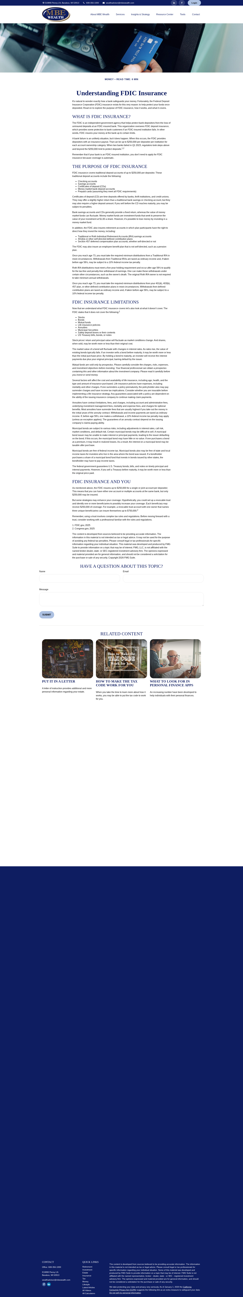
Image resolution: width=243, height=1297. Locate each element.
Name (42, 571)
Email (126, 571)
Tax (84, 1278)
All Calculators (88, 1293)
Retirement (87, 1267)
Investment (87, 1270)
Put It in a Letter (58, 681)
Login (194, 3)
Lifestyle (86, 1284)
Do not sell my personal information (125, 1293)
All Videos (86, 1290)
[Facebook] (182, 3)
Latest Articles (88, 1287)
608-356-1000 (92, 3)
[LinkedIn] (174, 3)
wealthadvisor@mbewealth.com (120, 3)
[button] (100, 14)
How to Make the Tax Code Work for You (116, 683)
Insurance (86, 1276)
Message (43, 589)
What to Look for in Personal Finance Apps (171, 683)
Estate (85, 1273)
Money (85, 1281)
